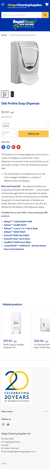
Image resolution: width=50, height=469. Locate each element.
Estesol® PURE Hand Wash (16, 235)
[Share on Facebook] (3, 147)
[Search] (45, 15)
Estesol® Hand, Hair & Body (17, 239)
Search (3, 463)
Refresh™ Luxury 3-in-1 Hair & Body (21, 228)
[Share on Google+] (13, 147)
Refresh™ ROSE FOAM (14, 232)
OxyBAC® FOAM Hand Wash (17, 242)
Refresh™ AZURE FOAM (15, 225)
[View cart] (47, 4)
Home (4, 35)
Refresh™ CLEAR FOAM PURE (18, 221)
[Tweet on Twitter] (8, 147)
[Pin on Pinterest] (19, 147)
